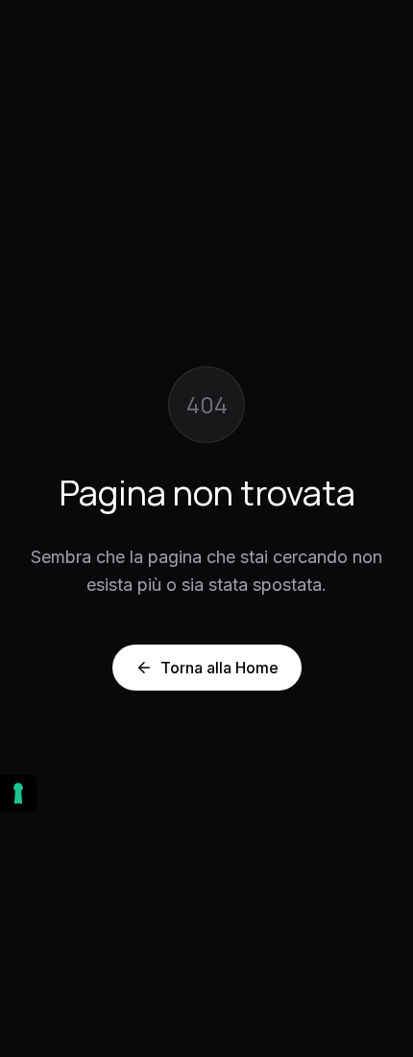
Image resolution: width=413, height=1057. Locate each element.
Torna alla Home (219, 667)
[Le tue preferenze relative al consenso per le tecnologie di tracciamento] (18, 793)
